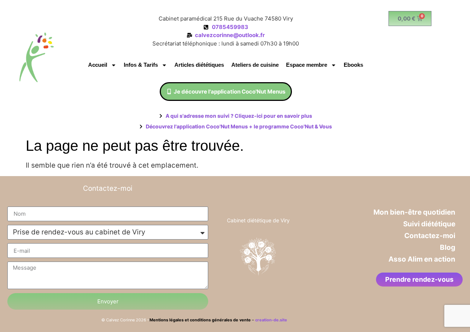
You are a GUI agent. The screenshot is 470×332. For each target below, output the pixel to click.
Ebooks (353, 65)
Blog (447, 247)
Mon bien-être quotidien (414, 212)
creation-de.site (271, 319)
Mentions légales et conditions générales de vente (200, 319)
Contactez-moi (429, 235)
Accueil (97, 65)
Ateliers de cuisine (255, 65)
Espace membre (306, 65)
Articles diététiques (199, 65)
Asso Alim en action (421, 259)
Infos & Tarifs (141, 65)
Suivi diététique (429, 224)
